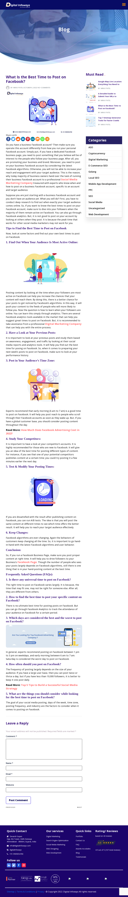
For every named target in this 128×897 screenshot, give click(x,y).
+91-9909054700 (16, 854)
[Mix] (37, 139)
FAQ (77, 844)
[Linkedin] (23, 139)
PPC (90, 189)
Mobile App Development (102, 183)
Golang (92, 171)
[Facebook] (8, 139)
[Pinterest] (28, 139)
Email (9, 774)
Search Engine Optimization (57, 840)
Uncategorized (96, 208)
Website (10, 785)
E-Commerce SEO (98, 165)
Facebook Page (27, 562)
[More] (47, 139)
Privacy (40, 891)
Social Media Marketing (55, 844)
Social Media (95, 202)
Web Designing (52, 848)
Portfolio (79, 836)
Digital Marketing (98, 159)
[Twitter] (13, 139)
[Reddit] (18, 139)
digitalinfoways (16, 850)
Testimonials (81, 857)
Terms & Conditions (26, 891)
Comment (11, 736)
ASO (90, 147)
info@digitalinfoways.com (20, 846)
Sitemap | (12, 891)
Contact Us (80, 840)
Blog (78, 853)
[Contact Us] (44, 646)
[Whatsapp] (42, 139)
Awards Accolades (83, 848)
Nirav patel (18, 87)
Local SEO (93, 177)
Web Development (98, 214)
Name (9, 763)
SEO (90, 196)
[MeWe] (32, 139)
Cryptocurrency (96, 153)
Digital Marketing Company (63, 324)
